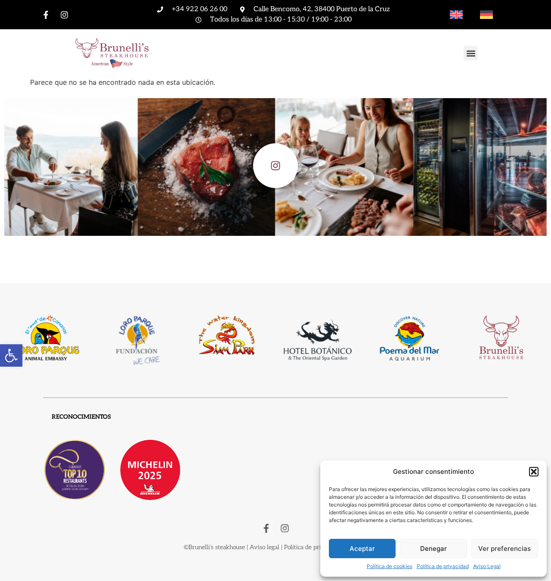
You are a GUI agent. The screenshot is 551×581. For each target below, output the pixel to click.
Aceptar (362, 548)
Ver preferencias (504, 548)
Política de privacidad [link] (443, 566)
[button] (533, 471)
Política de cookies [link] (389, 566)
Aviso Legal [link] (487, 566)
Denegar (433, 548)
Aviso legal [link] (264, 547)
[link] (11, 355)
